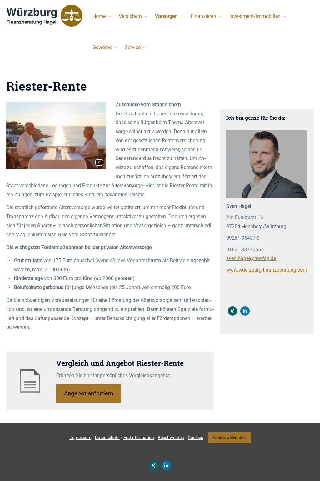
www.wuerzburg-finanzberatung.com (266, 270)
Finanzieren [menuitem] (203, 16)
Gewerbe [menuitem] (102, 47)
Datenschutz (107, 437)
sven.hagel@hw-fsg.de (251, 258)
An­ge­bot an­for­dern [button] (88, 393)
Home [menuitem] (99, 16)
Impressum (80, 437)
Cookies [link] (195, 437)
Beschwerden (171, 437)
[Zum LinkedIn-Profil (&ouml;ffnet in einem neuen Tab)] (245, 311)
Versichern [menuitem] (130, 16)
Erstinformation (138, 437)
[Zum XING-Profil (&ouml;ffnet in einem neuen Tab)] (232, 311)
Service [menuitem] (133, 47)
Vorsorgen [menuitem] (166, 16)
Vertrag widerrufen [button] (229, 437)
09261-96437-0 (243, 238)
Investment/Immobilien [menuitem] (255, 16)
